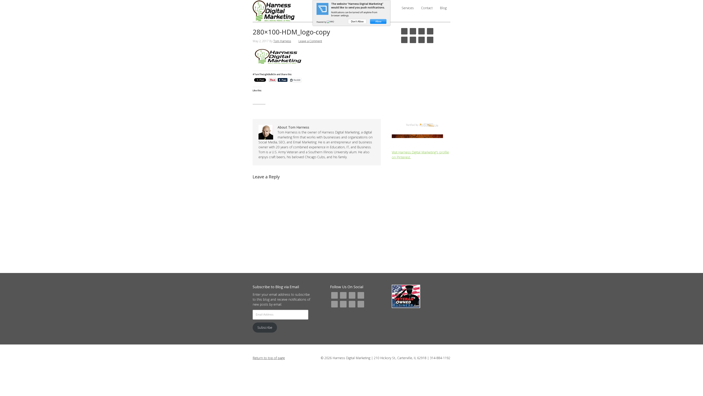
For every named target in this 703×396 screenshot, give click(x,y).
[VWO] (330, 22)
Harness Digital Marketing (282, 11)
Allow (378, 21)
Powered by (322, 22)
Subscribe (264, 327)
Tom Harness (282, 41)
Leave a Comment (310, 41)
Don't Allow (357, 21)
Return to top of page (269, 358)
